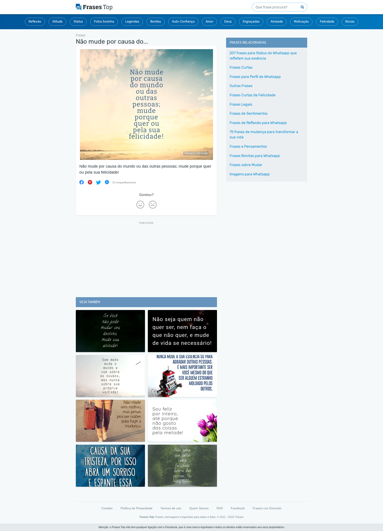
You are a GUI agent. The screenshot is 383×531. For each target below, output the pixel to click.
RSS (220, 508)
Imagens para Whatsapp (250, 174)
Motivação (301, 21)
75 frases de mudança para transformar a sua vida (264, 134)
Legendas (132, 21)
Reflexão (35, 21)
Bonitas (155, 21)
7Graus (239, 517)
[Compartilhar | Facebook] (81, 182)
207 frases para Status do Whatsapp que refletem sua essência (263, 55)
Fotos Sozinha (104, 21)
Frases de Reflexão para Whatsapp (258, 123)
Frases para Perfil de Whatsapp (255, 77)
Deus (228, 21)
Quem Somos (199, 508)
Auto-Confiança (183, 21)
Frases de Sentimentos (249, 113)
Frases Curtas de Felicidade (253, 95)
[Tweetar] (98, 182)
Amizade (277, 21)
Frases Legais (241, 104)
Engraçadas (251, 21)
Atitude (57, 21)
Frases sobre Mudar (246, 165)
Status (78, 21)
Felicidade (327, 21)
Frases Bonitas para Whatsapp (255, 156)
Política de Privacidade (136, 508)
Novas (349, 21)
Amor (209, 21)
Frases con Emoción (267, 508)
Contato (107, 508)
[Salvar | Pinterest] (90, 182)
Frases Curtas (241, 67)
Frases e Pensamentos (248, 146)
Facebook (238, 508)
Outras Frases (241, 86)
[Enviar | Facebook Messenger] (107, 182)
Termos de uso (170, 508)
